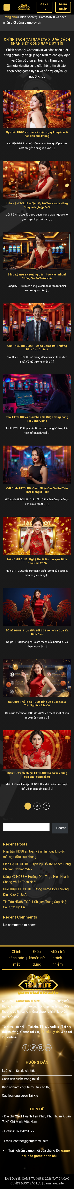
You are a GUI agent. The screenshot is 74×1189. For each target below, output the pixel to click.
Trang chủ (10, 17)
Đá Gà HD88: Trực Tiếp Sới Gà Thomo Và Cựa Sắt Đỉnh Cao (37, 632)
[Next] (46, 806)
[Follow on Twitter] (33, 1047)
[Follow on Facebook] (25, 1047)
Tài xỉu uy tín (50, 1032)
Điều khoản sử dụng (37, 958)
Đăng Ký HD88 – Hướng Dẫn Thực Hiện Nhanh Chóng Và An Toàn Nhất (37, 276)
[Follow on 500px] (48, 1047)
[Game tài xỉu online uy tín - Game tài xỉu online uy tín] (23, 7)
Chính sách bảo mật (16, 958)
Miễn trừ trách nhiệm (57, 958)
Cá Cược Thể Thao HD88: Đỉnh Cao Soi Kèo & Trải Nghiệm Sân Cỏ (37, 703)
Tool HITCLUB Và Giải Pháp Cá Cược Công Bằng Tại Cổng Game (37, 418)
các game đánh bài (42, 1156)
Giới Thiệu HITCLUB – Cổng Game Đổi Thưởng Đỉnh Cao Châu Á (37, 347)
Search (8, 819)
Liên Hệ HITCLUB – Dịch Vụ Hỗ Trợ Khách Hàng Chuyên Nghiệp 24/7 (37, 205)
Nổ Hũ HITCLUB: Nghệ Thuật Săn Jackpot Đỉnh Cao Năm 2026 (37, 561)
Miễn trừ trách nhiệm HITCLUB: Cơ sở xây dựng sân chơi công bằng (37, 774)
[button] (6, 7)
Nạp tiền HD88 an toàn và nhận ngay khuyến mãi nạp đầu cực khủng (37, 134)
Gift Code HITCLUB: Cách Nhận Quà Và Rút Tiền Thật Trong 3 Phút (37, 489)
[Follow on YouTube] (40, 1047)
